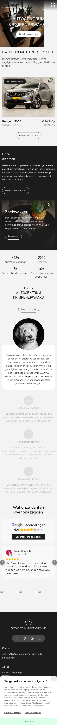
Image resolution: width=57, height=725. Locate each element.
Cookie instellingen (12, 712)
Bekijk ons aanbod (28, 34)
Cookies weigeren (33, 712)
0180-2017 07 (8, 658)
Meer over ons (28, 309)
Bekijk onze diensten (15, 190)
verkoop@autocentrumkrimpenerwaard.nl (22, 654)
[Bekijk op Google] (9, 553)
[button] (2, 562)
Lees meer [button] (12, 573)
